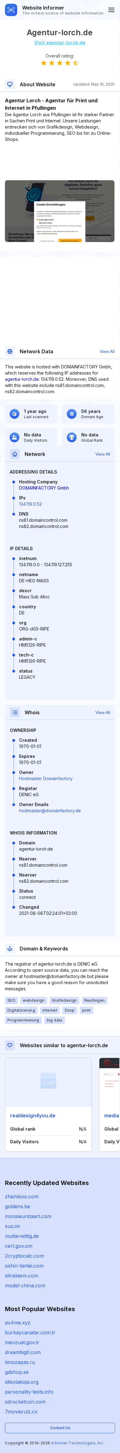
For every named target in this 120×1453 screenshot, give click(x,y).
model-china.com (25, 1285)
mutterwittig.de (22, 1236)
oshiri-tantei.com (24, 1266)
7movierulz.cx (21, 1411)
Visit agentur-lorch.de (60, 42)
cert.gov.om (18, 1246)
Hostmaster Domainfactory (46, 778)
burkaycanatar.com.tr (30, 1332)
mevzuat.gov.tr (22, 1342)
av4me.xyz (17, 1322)
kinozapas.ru (20, 1362)
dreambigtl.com (23, 1352)
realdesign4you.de (32, 1115)
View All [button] (107, 351)
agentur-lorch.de (22, 379)
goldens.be (17, 1206)
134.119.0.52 (30, 504)
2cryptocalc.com (24, 1256)
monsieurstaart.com (28, 1216)
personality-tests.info (29, 1392)
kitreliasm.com (21, 1275)
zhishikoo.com (21, 1196)
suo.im (12, 1226)
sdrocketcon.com (25, 1402)
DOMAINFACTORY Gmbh (44, 488)
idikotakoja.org (21, 1382)
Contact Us (60, 1427)
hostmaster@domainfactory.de (50, 810)
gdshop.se (17, 1372)
